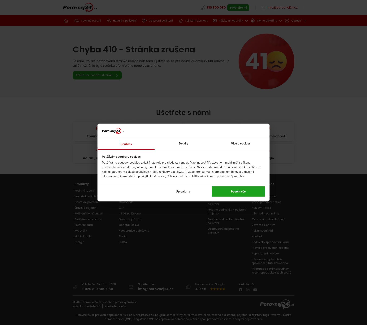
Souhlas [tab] (126, 144)
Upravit (181, 191)
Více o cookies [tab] (241, 143)
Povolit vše (238, 191)
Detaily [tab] (183, 143)
